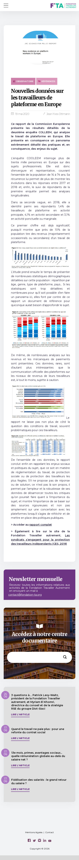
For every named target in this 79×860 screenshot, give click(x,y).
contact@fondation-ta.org (25, 594)
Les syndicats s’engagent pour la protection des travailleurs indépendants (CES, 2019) (40, 539)
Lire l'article (20, 714)
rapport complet (40, 524)
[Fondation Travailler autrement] (63, 6)
